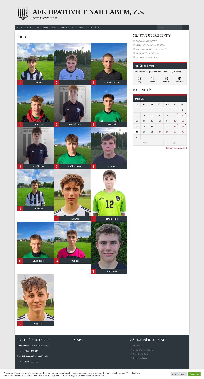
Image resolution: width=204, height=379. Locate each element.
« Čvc (144, 143)
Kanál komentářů (140, 354)
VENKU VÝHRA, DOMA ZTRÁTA (150, 45)
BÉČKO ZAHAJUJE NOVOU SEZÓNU (152, 49)
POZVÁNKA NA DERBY (146, 41)
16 (183, 121)
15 (175, 121)
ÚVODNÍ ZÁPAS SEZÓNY (147, 57)
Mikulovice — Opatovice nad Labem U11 (153, 71)
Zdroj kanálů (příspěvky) (143, 350)
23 (183, 126)
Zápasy (45, 27)
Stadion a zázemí (92, 27)
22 (175, 126)
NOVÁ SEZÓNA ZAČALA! (147, 53)
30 (183, 132)
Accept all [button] (194, 374)
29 (175, 132)
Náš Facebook (77, 27)
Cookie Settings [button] (178, 374)
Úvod (19, 27)
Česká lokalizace (140, 358)
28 (167, 132)
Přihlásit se (138, 345)
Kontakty (55, 27)
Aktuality (28, 27)
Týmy (37, 27)
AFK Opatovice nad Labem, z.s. (89, 12)
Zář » (175, 143)
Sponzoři (65, 27)
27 (160, 132)
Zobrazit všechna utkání (176, 148)
